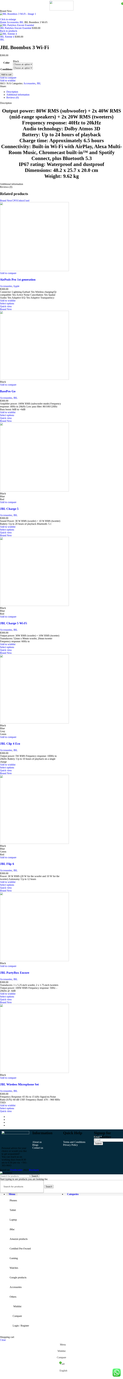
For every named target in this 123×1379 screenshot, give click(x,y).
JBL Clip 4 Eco (10, 743)
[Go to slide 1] (64, 1116)
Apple (16, 286)
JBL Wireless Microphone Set (19, 1084)
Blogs (35, 1145)
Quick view (6, 306)
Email (98, 1136)
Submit (98, 1143)
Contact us (37, 1147)
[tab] (12, 91)
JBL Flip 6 (7, 864)
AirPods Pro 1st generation (18, 279)
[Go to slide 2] (64, 1119)
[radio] (23, 61)
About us (37, 1142)
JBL (21, 22)
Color (6, 62)
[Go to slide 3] (64, 1122)
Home (3, 22)
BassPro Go (8, 391)
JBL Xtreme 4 (7, 36)
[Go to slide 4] (64, 1125)
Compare (17, 1316)
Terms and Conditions (74, 1142)
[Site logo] (61, 9)
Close (3, 1340)
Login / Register (21, 1325)
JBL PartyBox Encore (14, 972)
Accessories (13, 22)
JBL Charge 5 (9, 508)
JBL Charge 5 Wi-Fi (13, 623)
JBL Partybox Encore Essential (16, 28)
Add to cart (6, 74)
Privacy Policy (70, 1145)
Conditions (6, 69)
